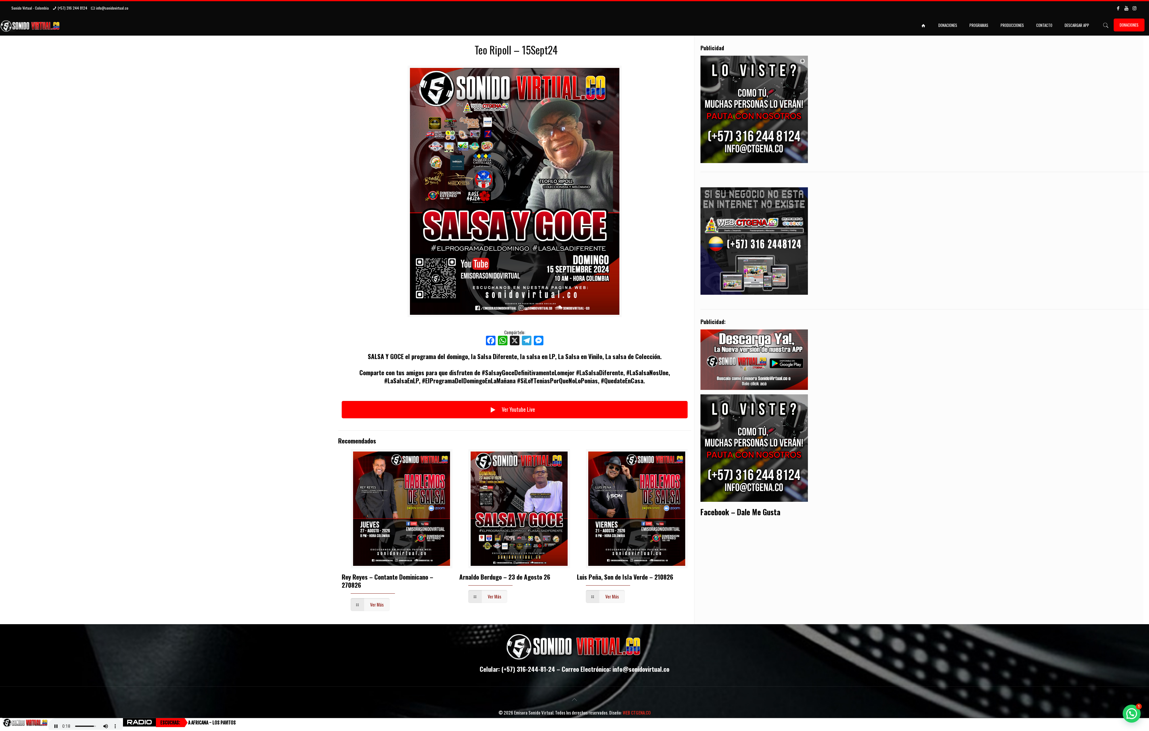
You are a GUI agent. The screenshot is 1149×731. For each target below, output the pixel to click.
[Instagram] (1134, 7)
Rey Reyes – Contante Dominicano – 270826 (387, 580)
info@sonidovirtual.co (112, 8)
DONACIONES (1129, 25)
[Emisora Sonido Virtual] (30, 25)
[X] (515, 341)
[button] (1132, 714)
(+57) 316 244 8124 (72, 8)
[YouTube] (1126, 7)
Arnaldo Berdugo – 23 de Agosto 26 (504, 576)
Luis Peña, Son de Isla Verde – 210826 (625, 576)
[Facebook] (1118, 7)
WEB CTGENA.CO (637, 712)
